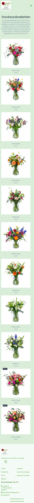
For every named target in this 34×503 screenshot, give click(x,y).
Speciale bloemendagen (23, 472)
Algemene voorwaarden (23, 475)
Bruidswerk (20, 468)
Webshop (3, 479)
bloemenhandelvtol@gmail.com (11, 492)
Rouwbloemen (5, 472)
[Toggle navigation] (31, 6)
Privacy (3, 475)
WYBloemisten (20, 501)
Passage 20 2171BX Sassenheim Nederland (6, 488)
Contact (3, 468)
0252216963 (6, 495)
